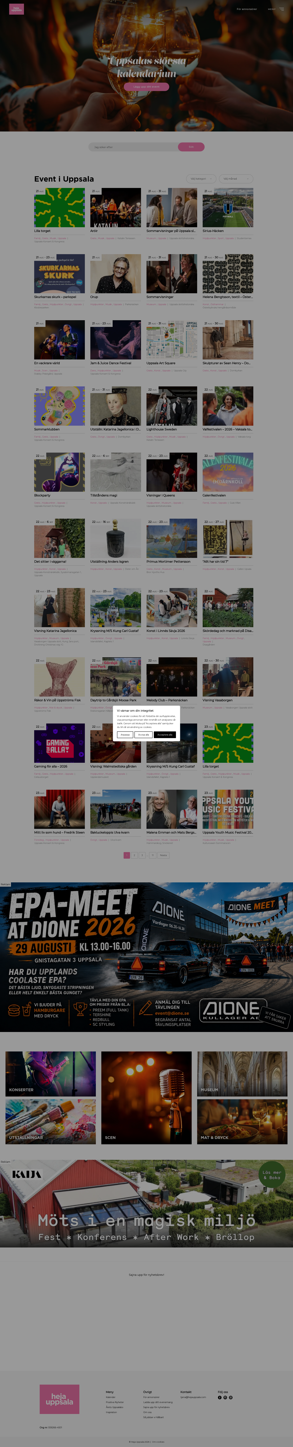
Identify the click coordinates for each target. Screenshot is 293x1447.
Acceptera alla (164, 734)
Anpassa (125, 734)
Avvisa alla (143, 734)
